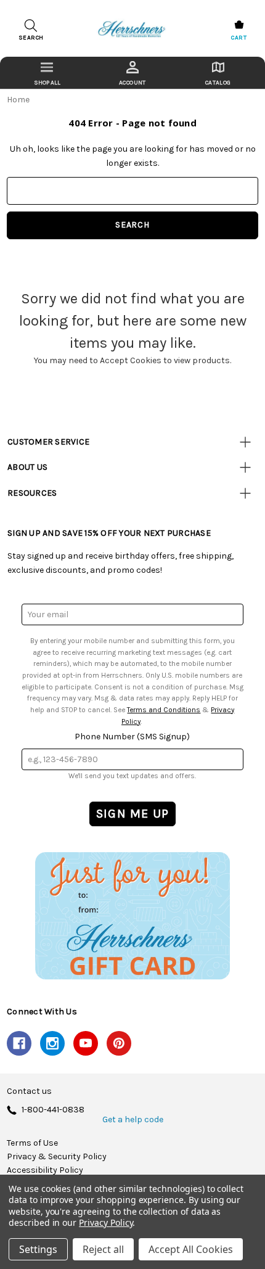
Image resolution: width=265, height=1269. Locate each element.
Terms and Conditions (163, 709)
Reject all (103, 1249)
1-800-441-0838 (53, 1110)
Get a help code (132, 1120)
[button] (132, 915)
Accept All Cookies (191, 1249)
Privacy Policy (105, 1222)
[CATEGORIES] (47, 73)
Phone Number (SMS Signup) (132, 736)
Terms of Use (32, 1143)
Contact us (29, 1091)
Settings (38, 1249)
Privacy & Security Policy (57, 1156)
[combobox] (132, 191)
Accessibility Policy (45, 1170)
